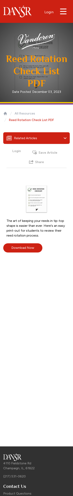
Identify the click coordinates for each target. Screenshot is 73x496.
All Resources (25, 113)
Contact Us (14, 486)
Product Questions (17, 493)
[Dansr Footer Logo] (36, 457)
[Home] (5, 113)
